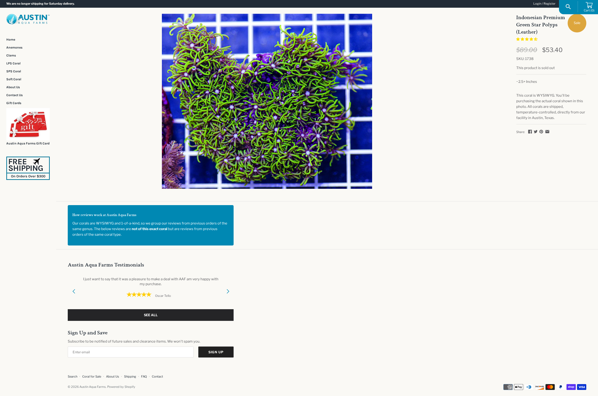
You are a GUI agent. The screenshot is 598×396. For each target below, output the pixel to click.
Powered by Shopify (121, 387)
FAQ (144, 376)
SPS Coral (13, 71)
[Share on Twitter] (535, 132)
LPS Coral (13, 63)
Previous (73, 297)
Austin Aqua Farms (92, 387)
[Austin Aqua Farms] (28, 19)
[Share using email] (547, 132)
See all (151, 315)
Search (72, 376)
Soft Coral (13, 79)
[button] (527, 39)
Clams (11, 55)
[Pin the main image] (541, 132)
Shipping (130, 376)
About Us (13, 87)
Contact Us (14, 95)
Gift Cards (13, 103)
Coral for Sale (91, 376)
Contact (157, 376)
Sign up (216, 352)
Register (549, 3)
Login (537, 3)
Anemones (14, 47)
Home (10, 39)
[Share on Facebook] (530, 132)
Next (228, 297)
